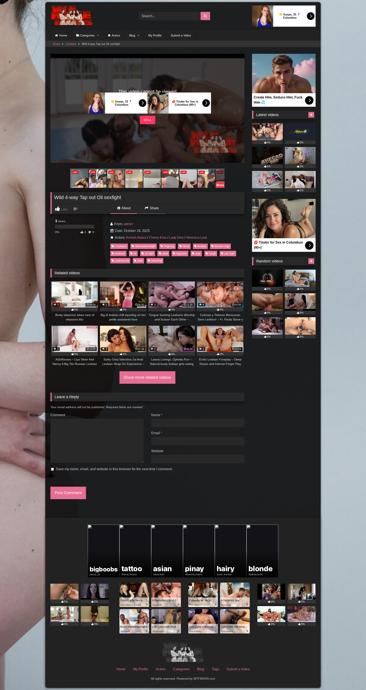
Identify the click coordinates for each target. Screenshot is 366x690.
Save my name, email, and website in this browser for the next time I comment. (114, 469)
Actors (116, 35)
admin (128, 224)
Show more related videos (147, 377)
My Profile (155, 35)
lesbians (120, 253)
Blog (132, 35)
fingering (169, 246)
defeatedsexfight (145, 246)
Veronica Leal (196, 237)
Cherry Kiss (157, 237)
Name (156, 415)
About (125, 208)
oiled (165, 253)
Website (157, 451)
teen (140, 260)
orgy (198, 253)
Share (154, 208)
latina (186, 246)
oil (135, 253)
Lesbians (70, 44)
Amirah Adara (136, 237)
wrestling (156, 260)
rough (212, 253)
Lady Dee (176, 237)
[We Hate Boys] (71, 16)
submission (122, 260)
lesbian (202, 246)
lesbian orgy (222, 246)
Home (63, 35)
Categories (87, 35)
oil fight (149, 253)
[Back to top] (353, 677)
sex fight (229, 253)
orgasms (181, 253)
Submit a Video (181, 35)
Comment (57, 415)
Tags (215, 669)
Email (156, 433)
